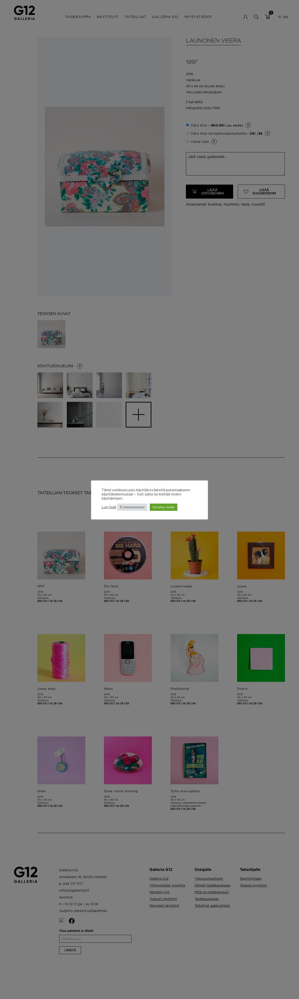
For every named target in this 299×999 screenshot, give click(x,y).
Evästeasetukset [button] (132, 507)
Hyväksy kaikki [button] (163, 507)
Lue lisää (109, 507)
